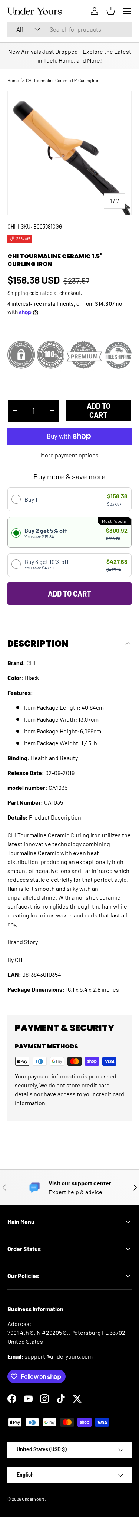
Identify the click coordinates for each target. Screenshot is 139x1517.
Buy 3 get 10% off (46, 564)
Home (13, 80)
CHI (11, 226)
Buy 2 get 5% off (45, 533)
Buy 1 (30, 499)
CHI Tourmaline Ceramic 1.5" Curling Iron (62, 80)
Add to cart (98, 410)
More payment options (70, 455)
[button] (111, 11)
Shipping (17, 293)
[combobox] (69, 29)
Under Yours (33, 1498)
